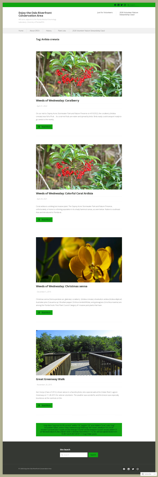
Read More (43, 127)
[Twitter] (122, 5)
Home (21, 30)
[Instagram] (125, 5)
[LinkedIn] (118, 5)
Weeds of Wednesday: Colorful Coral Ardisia (64, 193)
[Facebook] (115, 5)
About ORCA (34, 30)
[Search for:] (133, 5)
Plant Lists (62, 30)
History (48, 30)
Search (93, 455)
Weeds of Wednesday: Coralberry (57, 100)
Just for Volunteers (105, 12)
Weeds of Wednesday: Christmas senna (61, 286)
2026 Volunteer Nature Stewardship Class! (129, 13)
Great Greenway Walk (50, 379)
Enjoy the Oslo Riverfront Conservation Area (35, 14)
